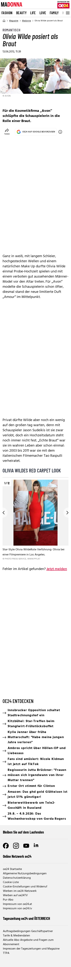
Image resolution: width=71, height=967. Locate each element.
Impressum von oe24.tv (17, 908)
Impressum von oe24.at (17, 904)
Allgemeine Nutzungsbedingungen (25, 873)
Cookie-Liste (11, 882)
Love (43, 13)
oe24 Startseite (12, 869)
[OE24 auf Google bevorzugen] (60, 132)
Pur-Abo (8, 899)
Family (54, 13)
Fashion (7, 13)
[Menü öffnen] (67, 13)
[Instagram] (16, 846)
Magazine (13, 20)
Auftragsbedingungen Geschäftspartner (28, 931)
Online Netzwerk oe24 (17, 856)
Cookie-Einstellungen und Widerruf (25, 886)
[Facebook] (6, 846)
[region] (35, 520)
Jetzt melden (56, 569)
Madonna (26, 20)
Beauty (21, 13)
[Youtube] (26, 846)
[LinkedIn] (36, 846)
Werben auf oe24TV (15, 895)
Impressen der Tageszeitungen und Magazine (31, 948)
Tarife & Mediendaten (16, 935)
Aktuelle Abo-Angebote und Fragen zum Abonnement (28, 942)
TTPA (6, 953)
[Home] (4, 20)
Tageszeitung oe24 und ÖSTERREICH (26, 918)
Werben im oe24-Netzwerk (20, 891)
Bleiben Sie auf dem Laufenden (23, 832)
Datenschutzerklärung (17, 878)
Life (33, 13)
